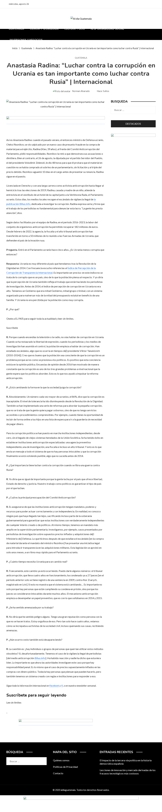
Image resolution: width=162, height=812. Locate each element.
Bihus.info (40, 658)
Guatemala (81, 58)
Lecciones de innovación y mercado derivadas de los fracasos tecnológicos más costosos (128, 772)
